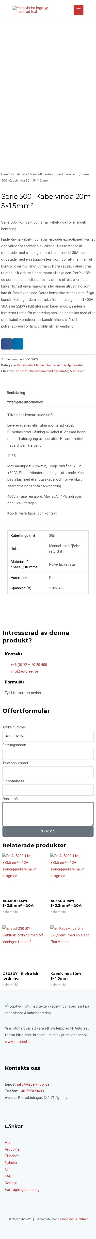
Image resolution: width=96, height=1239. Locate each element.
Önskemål (10, 799)
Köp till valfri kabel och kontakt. (32, 513)
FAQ (8, 1176)
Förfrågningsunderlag (22, 1189)
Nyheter (11, 1162)
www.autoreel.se (18, 1041)
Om (8, 1169)
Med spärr (77, 371)
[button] (6, 344)
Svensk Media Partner (73, 1219)
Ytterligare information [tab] (25, 402)
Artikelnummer (14, 727)
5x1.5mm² (21, 371)
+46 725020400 (31, 1091)
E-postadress (13, 781)
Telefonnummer (15, 763)
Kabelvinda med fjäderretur (49, 371)
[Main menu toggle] (78, 10)
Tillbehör (12, 1156)
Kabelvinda (19, 174)
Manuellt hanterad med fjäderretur (54, 174)
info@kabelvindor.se (33, 1084)
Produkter (13, 1149)
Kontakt (11, 1183)
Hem (4, 174)
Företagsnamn (14, 745)
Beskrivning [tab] (16, 393)
